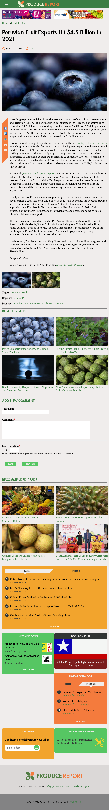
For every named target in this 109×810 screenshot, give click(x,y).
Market (16, 292)
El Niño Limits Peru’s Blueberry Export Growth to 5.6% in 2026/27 (47, 606)
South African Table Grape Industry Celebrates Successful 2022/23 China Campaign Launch (82, 557)
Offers (67, 684)
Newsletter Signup (81, 786)
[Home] (38, 4)
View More (80, 722)
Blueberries (47, 303)
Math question (11, 446)
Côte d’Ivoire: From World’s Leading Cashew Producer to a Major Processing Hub (55, 579)
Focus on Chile (80, 636)
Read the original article (69, 264)
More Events (28, 669)
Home (5, 23)
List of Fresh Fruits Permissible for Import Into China (74, 741)
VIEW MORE (54, 626)
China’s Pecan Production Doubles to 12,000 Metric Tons (42, 597)
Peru (24, 298)
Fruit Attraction (14, 663)
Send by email (5, 150)
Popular (76, 571)
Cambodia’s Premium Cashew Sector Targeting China (40, 615)
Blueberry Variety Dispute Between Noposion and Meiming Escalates (27, 388)
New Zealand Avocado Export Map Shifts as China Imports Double (80, 388)
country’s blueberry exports (91, 143)
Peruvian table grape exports (39, 173)
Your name (8, 408)
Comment (8, 419)
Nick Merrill (76, 802)
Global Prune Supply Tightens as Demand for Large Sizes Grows (80, 663)
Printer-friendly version (5, 145)
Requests (91, 684)
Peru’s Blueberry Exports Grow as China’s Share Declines (42, 588)
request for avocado (73, 695)
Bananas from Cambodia (76, 704)
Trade (25, 292)
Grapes (59, 303)
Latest (27, 571)
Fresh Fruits (18, 23)
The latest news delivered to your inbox (27, 739)
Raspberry (68, 713)
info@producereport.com (58, 786)
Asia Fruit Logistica (16, 651)
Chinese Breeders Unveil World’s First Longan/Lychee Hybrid (23, 557)
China (17, 298)
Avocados (34, 303)
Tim (31, 48)
